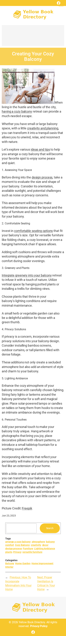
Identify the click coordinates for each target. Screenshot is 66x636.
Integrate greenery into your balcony (27, 275)
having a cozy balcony (17, 111)
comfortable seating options (33, 231)
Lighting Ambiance (44, 548)
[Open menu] (61, 4)
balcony (50, 541)
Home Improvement (42, 563)
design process (42, 177)
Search (50, 528)
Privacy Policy (39, 626)
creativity (36, 545)
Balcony (9, 563)
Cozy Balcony (22, 545)
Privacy (17, 552)
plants (8, 552)
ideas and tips (40, 149)
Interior (9, 567)
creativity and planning (42, 128)
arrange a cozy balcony (18, 541)
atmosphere (38, 541)
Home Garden (22, 563)
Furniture (28, 548)
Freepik (27, 508)
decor (45, 545)
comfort (9, 545)
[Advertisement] (33, 37)
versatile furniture (32, 552)
